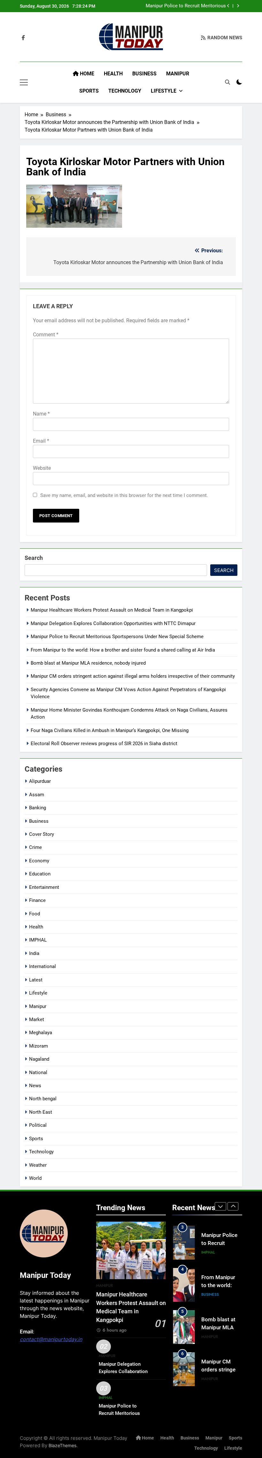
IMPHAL (38, 940)
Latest (35, 980)
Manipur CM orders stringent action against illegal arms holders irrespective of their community (133, 676)
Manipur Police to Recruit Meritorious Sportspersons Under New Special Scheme (180, 6)
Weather (38, 1165)
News (35, 1085)
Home (86, 74)
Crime (35, 847)
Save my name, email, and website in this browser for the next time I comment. (124, 495)
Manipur (177, 74)
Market (36, 1019)
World (35, 1178)
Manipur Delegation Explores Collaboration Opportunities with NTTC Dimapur (113, 623)
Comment (45, 335)
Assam (36, 795)
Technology (124, 91)
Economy (39, 861)
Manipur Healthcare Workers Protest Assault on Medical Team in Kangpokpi (112, 610)
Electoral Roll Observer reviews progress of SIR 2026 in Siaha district (104, 743)
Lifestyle (163, 91)
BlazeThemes (62, 1445)
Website (42, 468)
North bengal (43, 1099)
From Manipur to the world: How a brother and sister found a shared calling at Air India (123, 650)
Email (41, 441)
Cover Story (41, 834)
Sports (89, 91)
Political (38, 1125)
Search (34, 557)
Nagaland (39, 1059)
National (38, 1072)
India (34, 953)
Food (34, 914)
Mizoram (38, 1046)
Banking (37, 808)
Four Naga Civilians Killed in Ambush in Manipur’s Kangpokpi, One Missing (110, 730)
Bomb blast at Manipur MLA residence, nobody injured (88, 663)
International (42, 966)
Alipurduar (40, 781)
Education (39, 874)
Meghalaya (40, 1032)
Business (144, 74)
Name (41, 414)
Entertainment (44, 887)
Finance (37, 900)
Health (113, 74)
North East (40, 1112)
